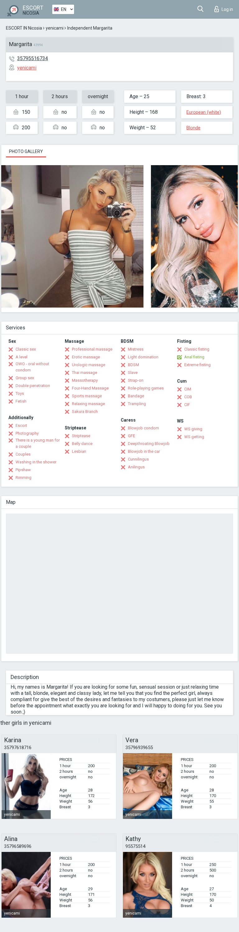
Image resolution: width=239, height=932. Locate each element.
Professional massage (92, 349)
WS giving (193, 429)
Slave (133, 372)
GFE (131, 435)
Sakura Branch (85, 411)
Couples (23, 454)
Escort (21, 425)
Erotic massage (86, 357)
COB (188, 396)
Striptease (81, 435)
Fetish (21, 401)
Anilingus (136, 467)
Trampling (137, 403)
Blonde (193, 128)
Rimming (23, 477)
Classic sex (26, 349)
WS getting (194, 436)
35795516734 (32, 58)
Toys (20, 393)
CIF (187, 404)
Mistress (135, 349)
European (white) (203, 112)
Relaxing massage (88, 403)
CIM (187, 389)
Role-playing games (146, 388)
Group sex (25, 377)
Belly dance (82, 443)
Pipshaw (23, 469)
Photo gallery (26, 151)
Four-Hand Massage (90, 388)
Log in (227, 9)
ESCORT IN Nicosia (24, 28)
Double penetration (33, 385)
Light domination (143, 357)
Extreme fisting (197, 364)
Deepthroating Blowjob (149, 443)
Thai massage (84, 372)
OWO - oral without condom (32, 366)
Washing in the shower (36, 462)
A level (21, 357)
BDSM (133, 364)
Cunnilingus (138, 459)
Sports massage (87, 396)
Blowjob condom (143, 428)
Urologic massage (88, 364)
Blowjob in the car (144, 451)
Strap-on (135, 380)
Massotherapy (85, 380)
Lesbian (79, 451)
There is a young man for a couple (38, 443)
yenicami (54, 28)
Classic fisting (196, 349)
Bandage (136, 396)
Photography (27, 433)
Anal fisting (194, 357)
